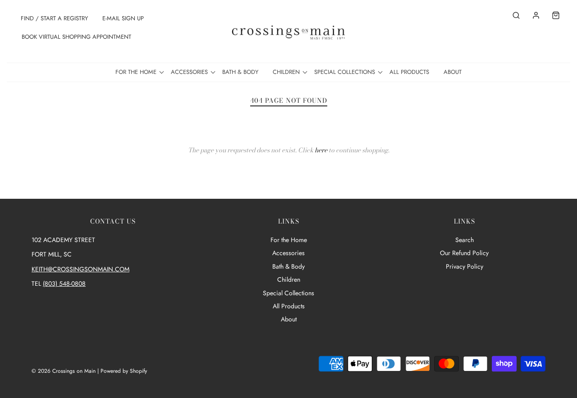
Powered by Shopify (124, 371)
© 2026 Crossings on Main (64, 371)
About (453, 72)
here (321, 150)
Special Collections (288, 292)
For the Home (288, 239)
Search (464, 239)
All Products (409, 72)
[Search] (512, 15)
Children (288, 279)
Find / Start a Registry (54, 18)
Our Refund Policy (464, 252)
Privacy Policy (464, 266)
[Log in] (531, 15)
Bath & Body (240, 72)
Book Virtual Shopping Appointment (76, 36)
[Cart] (551, 15)
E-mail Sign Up (123, 18)
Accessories (288, 252)
